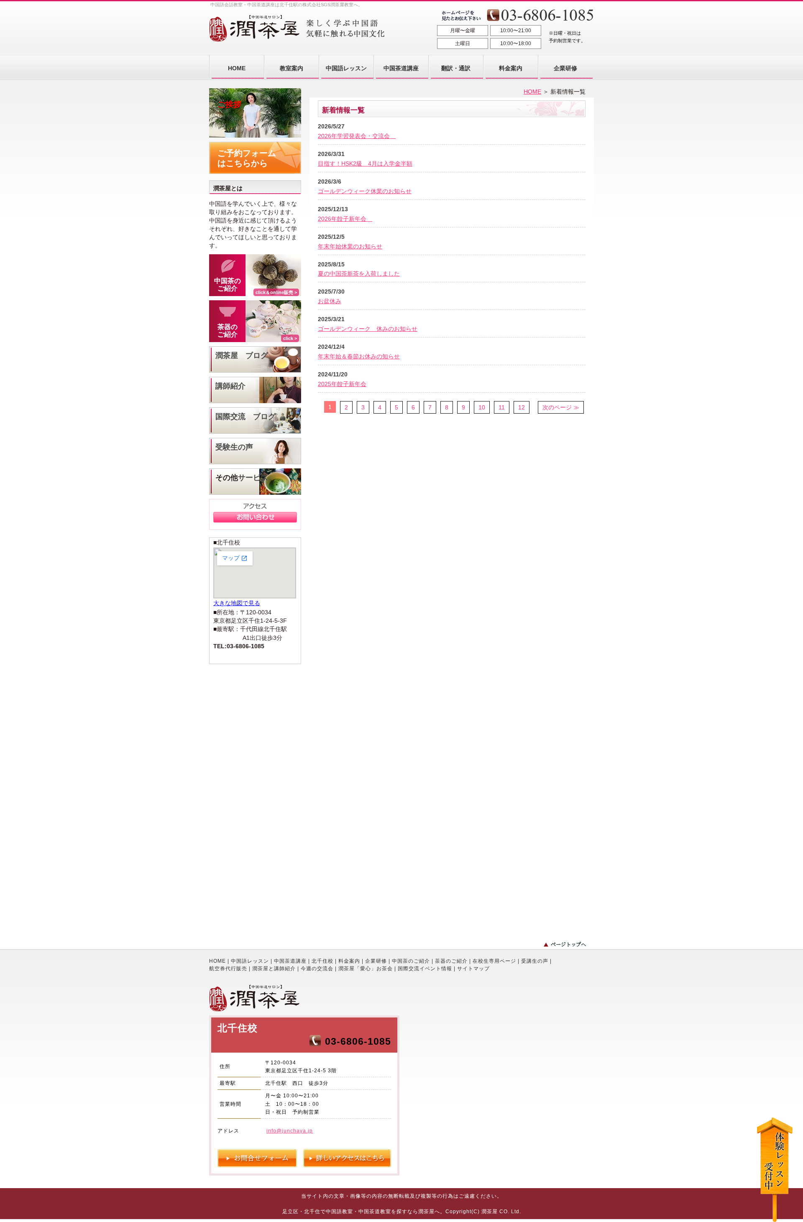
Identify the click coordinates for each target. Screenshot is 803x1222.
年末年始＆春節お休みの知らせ (359, 356)
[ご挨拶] (255, 135)
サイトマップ (473, 968)
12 (521, 407)
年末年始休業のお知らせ (350, 246)
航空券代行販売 (228, 968)
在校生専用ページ (494, 961)
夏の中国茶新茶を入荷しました (359, 273)
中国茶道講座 (290, 961)
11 (502, 407)
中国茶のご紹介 (411, 961)
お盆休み (329, 301)
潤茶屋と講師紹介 (274, 968)
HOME (532, 91)
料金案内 (349, 961)
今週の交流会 (317, 968)
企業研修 (376, 961)
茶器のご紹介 (451, 961)
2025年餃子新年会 (342, 384)
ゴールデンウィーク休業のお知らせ (365, 191)
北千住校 (322, 961)
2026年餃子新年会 (345, 218)
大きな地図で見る (236, 603)
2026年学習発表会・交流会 (357, 136)
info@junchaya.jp (289, 1131)
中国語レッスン (250, 961)
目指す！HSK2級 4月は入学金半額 (365, 163)
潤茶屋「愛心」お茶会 (365, 968)
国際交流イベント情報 (425, 968)
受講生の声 (534, 961)
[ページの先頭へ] (569, 944)
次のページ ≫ (560, 407)
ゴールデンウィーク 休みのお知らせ (367, 328)
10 (481, 407)
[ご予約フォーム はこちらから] (255, 172)
